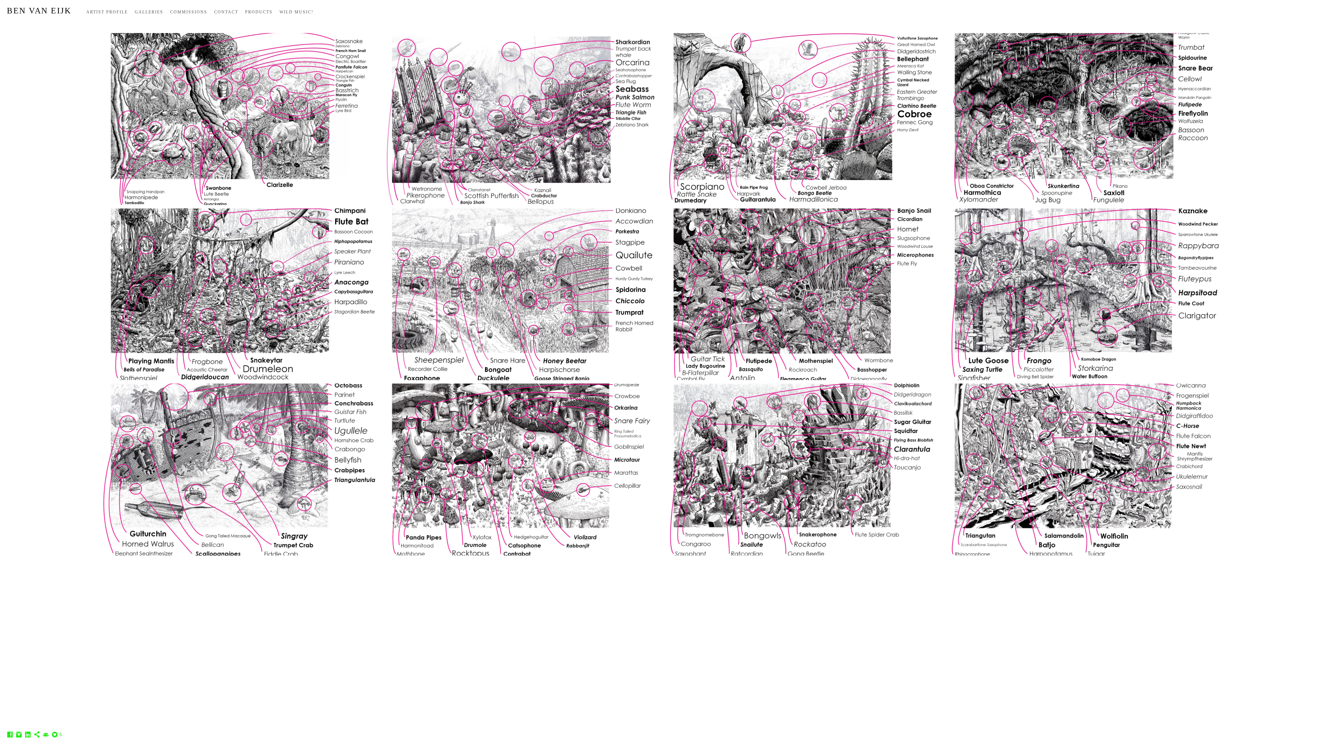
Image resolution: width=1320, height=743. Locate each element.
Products (259, 12)
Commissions (188, 12)
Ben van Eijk (39, 10)
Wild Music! (296, 12)
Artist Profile (107, 12)
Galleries (149, 12)
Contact (226, 12)
